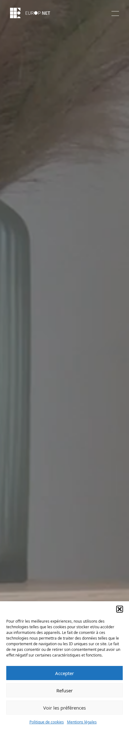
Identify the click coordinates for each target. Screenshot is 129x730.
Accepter (64, 673)
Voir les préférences (64, 708)
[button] (119, 609)
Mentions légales (82, 722)
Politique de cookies (46, 722)
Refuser (64, 690)
